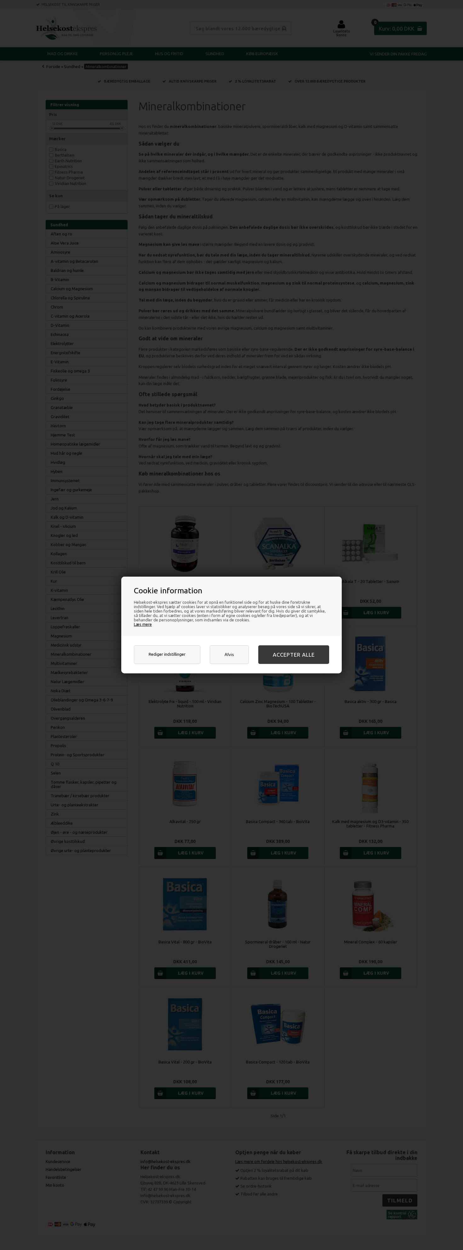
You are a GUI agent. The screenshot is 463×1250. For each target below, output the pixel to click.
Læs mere (143, 624)
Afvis (229, 654)
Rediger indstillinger (167, 654)
